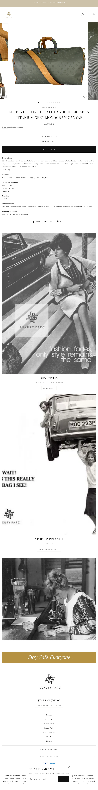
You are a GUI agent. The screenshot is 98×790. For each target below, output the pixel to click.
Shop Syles (49, 388)
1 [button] (39, 102)
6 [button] (49, 102)
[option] (49, 3)
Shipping (5, 127)
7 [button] (51, 102)
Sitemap (49, 741)
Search (49, 715)
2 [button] (41, 102)
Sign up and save (49, 749)
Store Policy (49, 719)
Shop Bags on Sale (49, 549)
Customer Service (49, 757)
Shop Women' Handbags (49, 705)
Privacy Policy (49, 724)
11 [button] (59, 102)
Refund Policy (49, 728)
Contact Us (49, 737)
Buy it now (49, 149)
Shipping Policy (49, 732)
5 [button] (47, 102)
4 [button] (45, 102)
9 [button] (55, 102)
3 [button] (43, 102)
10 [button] (57, 102)
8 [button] (53, 102)
